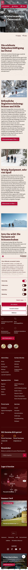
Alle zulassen (14, 304)
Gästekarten (4, 408)
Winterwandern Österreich (18, 12)
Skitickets (16, 364)
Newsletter (16, 410)
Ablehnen (14, 312)
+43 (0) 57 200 (4, 440)
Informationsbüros (18, 413)
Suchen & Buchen (19, 358)
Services (17, 404)
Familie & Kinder (5, 372)
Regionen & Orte (6, 380)
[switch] (24, 285)
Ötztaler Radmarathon (19, 396)
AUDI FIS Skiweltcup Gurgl (20, 388)
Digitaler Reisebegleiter (6, 410)
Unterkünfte (17, 361)
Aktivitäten (4, 358)
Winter (10, 12)
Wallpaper (16, 421)
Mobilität (3, 389)
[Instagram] (8, 549)
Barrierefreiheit (23, 537)
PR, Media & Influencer (17, 540)
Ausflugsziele (4, 366)
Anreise (3, 386)
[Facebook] (12, 549)
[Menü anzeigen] (25, 2)
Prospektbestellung (18, 418)
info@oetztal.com (17, 440)
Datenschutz (11, 537)
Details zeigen (20, 300)
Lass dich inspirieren (6, 374)
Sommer (3, 364)
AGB (17, 537)
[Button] (24, 455)
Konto (2, 413)
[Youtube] (16, 549)
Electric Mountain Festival (20, 398)
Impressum (3, 537)
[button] (14, 533)
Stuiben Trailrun (18, 390)
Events (16, 380)
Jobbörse (8, 540)
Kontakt (16, 408)
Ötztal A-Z (3, 394)
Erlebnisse (16, 366)
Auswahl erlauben (14, 308)
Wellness (3, 369)
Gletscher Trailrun (18, 393)
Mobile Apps (17, 416)
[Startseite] (4, 13)
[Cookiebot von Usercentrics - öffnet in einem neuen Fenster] (20, 256)
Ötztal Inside (5, 404)
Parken (2, 392)
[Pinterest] (20, 549)
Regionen (3, 384)
